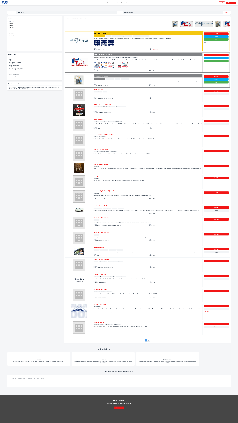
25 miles (11, 23)
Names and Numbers (21, 420)
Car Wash (10, 59)
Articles (118, 2)
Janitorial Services (13, 44)
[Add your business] (119, 406)
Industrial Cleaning (13, 48)
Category (13, 12)
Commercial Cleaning (14, 46)
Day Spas (10, 60)
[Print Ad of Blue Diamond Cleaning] (97, 43)
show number (155, 49)
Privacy (43, 416)
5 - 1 (207, 311)
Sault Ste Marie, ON (24, 7)
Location (120, 12)
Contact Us (114, 2)
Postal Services (12, 66)
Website (216, 36)
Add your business (128, 2)
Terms (37, 416)
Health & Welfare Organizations (15, 62)
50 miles (11, 25)
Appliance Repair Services (14, 65)
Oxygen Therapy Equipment (14, 69)
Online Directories (13, 416)
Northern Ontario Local (12, 7)
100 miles (12, 27)
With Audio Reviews (14, 35)
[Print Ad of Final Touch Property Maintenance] (97, 64)
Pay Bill (122, 2)
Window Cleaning (13, 41)
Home (101, 2)
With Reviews (12, 33)
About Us (109, 2)
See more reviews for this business (15, 384)
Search (105, 2)
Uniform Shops (11, 63)
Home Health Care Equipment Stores (16, 68)
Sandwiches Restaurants (13, 78)
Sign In (222, 2)
